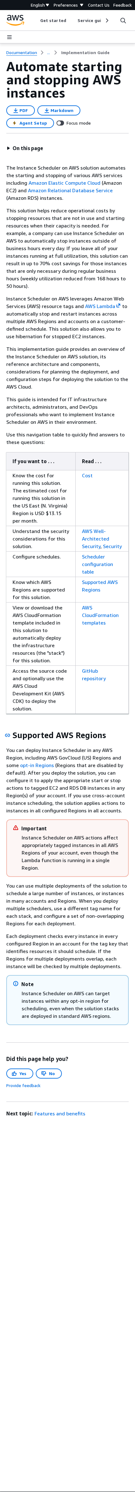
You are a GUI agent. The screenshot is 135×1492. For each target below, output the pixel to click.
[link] (85, 52)
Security (112, 546)
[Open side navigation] (9, 37)
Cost (87, 475)
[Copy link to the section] (7, 735)
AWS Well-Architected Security (95, 538)
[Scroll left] (36, 20)
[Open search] (123, 20)
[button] (25, 148)
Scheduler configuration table (97, 564)
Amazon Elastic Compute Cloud (64, 183)
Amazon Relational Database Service (70, 190)
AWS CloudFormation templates (100, 615)
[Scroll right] (107, 20)
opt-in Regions (37, 765)
